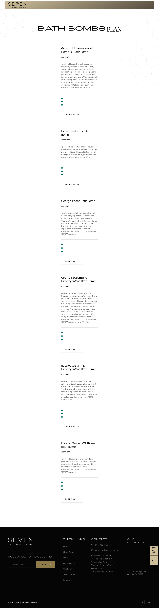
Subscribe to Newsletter (30, 557)
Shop (65, 557)
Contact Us (68, 580)
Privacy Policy (69, 574)
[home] (17, 5)
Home (65, 546)
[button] (149, 5)
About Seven (68, 552)
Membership (68, 569)
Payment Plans (69, 563)
